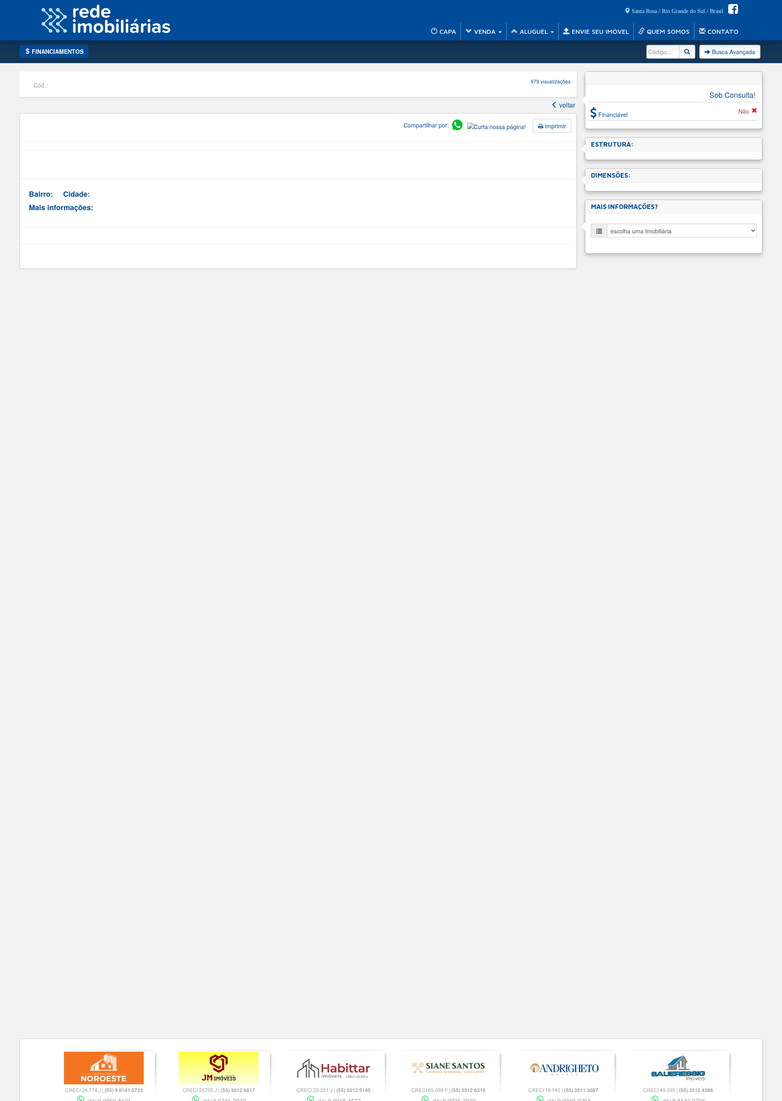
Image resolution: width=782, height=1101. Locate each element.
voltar (566, 105)
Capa (446, 31)
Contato (721, 31)
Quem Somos (667, 31)
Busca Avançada (732, 52)
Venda (485, 31)
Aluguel (534, 31)
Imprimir (554, 126)
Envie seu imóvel (599, 31)
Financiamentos (56, 51)
